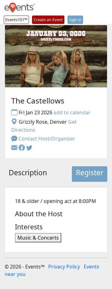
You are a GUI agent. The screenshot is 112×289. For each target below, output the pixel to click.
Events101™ (16, 19)
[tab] (28, 174)
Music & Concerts (38, 237)
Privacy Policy (64, 266)
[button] (22, 147)
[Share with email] (15, 147)
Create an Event (48, 19)
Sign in (75, 19)
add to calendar (72, 112)
